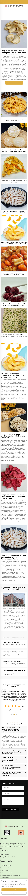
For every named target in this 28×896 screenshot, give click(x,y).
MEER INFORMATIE (14, 104)
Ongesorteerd (5, 877)
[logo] (14, 6)
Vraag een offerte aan (14, 83)
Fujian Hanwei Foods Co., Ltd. (10, 2)
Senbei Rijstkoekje (6, 865)
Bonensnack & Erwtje (7, 872)
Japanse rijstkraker (6, 868)
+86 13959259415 (6, 850)
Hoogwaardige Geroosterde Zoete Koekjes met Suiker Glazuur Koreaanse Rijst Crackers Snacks (14, 150)
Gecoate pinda (5, 870)
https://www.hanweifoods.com (10, 857)
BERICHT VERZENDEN (10, 810)
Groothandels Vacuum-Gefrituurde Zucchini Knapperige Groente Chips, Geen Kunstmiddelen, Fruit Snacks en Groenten (14, 335)
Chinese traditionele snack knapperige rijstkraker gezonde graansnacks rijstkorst (14, 119)
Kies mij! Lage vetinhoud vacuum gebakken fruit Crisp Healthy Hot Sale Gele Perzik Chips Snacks (14, 243)
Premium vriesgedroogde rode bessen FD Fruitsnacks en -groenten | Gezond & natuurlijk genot (14, 304)
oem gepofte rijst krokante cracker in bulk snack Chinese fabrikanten (14, 181)
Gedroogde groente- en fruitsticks (11, 875)
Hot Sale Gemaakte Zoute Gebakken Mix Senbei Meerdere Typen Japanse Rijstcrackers (14, 273)
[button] (11, 714)
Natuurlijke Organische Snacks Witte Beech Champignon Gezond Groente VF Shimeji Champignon (14, 212)
